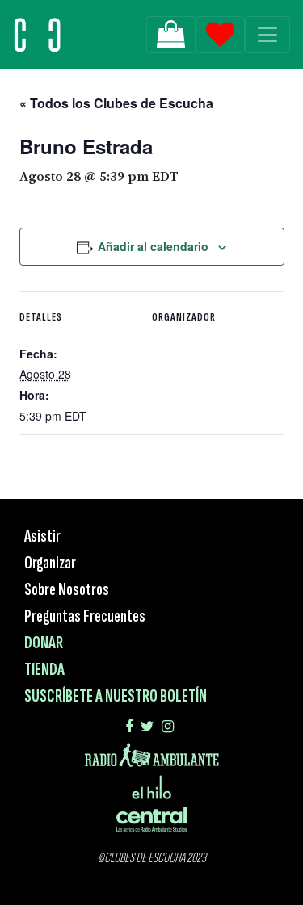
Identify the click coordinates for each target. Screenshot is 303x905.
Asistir (42, 536)
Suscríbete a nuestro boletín (115, 696)
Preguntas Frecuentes (84, 616)
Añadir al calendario (153, 246)
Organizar (50, 563)
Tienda (44, 670)
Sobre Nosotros (66, 590)
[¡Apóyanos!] (171, 34)
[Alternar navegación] (267, 34)
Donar (43, 643)
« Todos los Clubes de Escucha (116, 103)
